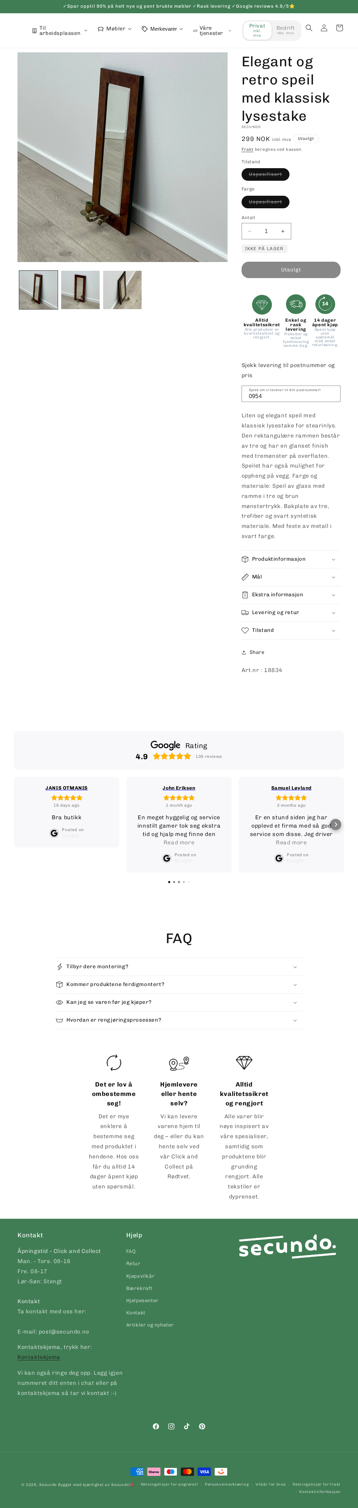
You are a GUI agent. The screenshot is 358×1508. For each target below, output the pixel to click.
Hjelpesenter (142, 1301)
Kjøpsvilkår (140, 1276)
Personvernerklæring (227, 1484)
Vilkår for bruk (271, 1484)
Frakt (248, 149)
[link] (114, 1123)
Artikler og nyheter (150, 1325)
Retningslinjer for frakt (317, 1484)
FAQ (131, 1251)
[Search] (333, 393)
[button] (309, 28)
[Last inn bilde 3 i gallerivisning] (122, 290)
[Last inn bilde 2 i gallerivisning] (80, 290)
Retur (133, 1264)
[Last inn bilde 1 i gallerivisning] (38, 290)
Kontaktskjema (38, 1357)
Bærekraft (139, 1288)
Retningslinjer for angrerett (169, 1484)
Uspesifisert (269, 176)
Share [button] (257, 652)
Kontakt (135, 1313)
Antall (248, 217)
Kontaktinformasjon (320, 1492)
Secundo (48, 1485)
